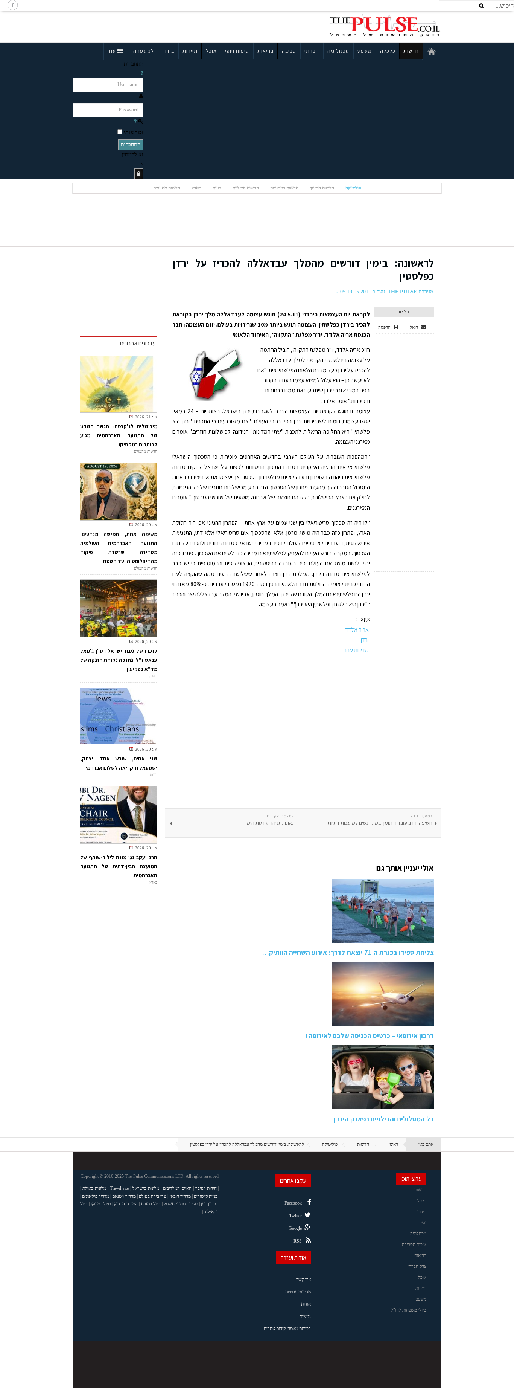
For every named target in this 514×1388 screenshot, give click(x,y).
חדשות (411, 50)
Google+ (294, 1228)
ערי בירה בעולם (152, 1196)
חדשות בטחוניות (284, 188)
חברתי (311, 50)
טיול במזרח (151, 1203)
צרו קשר (303, 1279)
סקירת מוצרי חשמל (181, 1203)
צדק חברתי (417, 1266)
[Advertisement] (138, 25)
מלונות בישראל (145, 1188)
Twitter (295, 1216)
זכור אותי (133, 132)
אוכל (211, 50)
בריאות (265, 50)
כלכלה (387, 50)
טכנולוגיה (338, 50)
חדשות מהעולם (166, 188)
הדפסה (384, 327)
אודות (306, 1304)
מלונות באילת (94, 1188)
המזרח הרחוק (126, 1203)
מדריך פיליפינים (95, 1196)
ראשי (393, 1144)
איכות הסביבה (414, 1244)
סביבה (289, 50)
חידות (212, 1188)
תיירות (190, 50)
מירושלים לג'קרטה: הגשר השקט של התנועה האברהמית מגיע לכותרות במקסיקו (118, 435)
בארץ (196, 188)
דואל (414, 327)
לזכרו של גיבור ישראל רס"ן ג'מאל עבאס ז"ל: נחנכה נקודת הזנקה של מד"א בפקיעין (118, 659)
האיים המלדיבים (177, 1188)
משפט (364, 50)
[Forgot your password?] (135, 121)
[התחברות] (138, 173)
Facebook (293, 1203)
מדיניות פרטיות (298, 1292)
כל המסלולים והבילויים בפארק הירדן (384, 1119)
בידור (168, 50)
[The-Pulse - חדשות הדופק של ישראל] (384, 25)
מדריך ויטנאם (123, 1196)
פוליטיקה (353, 188)
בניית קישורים (205, 1196)
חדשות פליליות (246, 188)
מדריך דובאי (180, 1196)
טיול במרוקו (101, 1203)
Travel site (119, 1188)
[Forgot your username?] (141, 73)
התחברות (130, 144)
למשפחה (143, 50)
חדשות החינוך (322, 188)
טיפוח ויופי (237, 50)
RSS (297, 1241)
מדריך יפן (209, 1203)
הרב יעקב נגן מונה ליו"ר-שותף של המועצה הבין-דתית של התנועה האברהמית (118, 866)
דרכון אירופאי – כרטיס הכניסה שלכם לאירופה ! (369, 1035)
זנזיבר (200, 1188)
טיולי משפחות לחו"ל (408, 1310)
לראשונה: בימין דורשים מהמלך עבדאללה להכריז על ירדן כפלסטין (303, 269)
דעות (217, 188)
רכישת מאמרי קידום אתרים (287, 1328)
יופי (423, 1222)
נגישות (305, 1316)
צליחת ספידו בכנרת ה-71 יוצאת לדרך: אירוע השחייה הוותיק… (348, 952)
